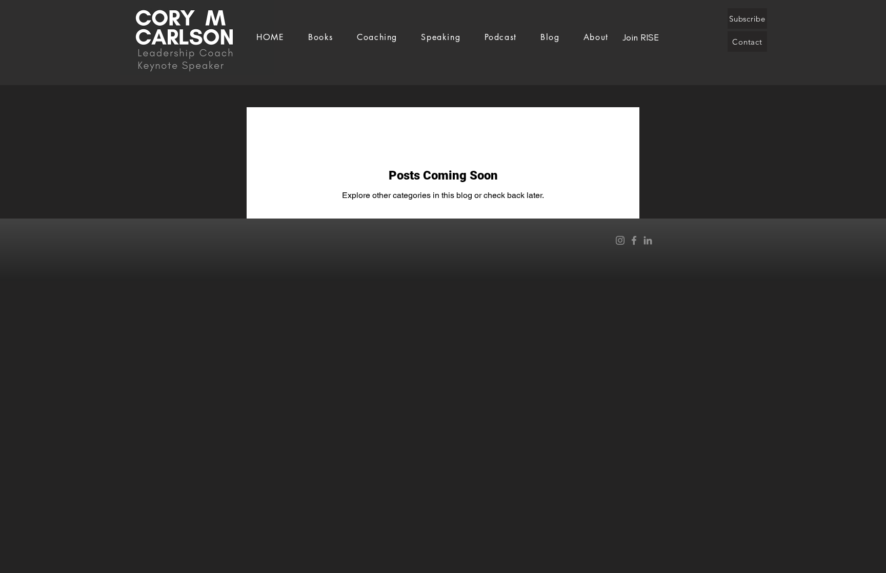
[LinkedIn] (648, 240)
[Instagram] (620, 240)
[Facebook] (634, 240)
